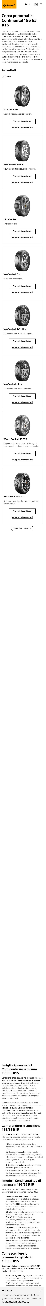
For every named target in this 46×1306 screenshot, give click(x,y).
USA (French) (23, 1302)
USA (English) (11, 1302)
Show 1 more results (22, 528)
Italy (26, 4)
